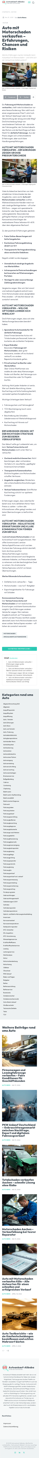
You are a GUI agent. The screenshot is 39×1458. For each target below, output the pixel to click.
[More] (33, 97)
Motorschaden (9, 633)
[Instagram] (15, 1452)
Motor (13, 12)
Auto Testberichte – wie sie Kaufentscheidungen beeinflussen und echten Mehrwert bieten (17, 1337)
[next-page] (7, 1350)
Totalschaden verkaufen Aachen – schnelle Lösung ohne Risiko (18, 1182)
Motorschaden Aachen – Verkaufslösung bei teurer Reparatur (19, 1231)
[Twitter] (24, 1452)
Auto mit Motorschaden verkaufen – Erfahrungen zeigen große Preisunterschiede (19, 664)
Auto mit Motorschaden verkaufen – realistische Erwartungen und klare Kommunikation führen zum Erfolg (19, 679)
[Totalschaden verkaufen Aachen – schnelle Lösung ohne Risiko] (19, 1160)
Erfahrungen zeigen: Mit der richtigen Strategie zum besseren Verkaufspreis (20, 674)
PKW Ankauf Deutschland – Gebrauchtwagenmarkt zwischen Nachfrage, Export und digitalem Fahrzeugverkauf (18, 1130)
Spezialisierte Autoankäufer (15, 637)
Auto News (22, 17)
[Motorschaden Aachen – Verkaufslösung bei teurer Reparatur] (19, 1210)
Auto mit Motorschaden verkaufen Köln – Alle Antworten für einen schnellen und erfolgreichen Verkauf (17, 1284)
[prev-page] (3, 1350)
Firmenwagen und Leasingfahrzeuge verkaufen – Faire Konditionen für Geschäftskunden (14, 1075)
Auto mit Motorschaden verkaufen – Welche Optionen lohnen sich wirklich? (19, 669)
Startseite (6, 12)
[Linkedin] (19, 1452)
